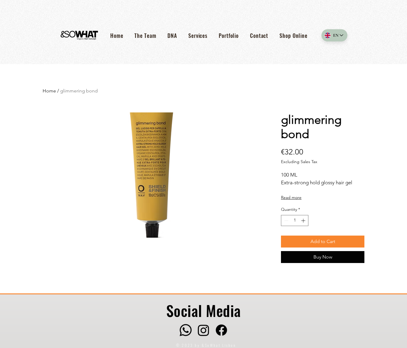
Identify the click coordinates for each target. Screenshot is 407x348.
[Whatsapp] (185, 330)
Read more (291, 197)
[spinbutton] (294, 220)
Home (49, 91)
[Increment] (303, 220)
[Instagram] (203, 330)
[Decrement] (285, 220)
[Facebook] (221, 330)
